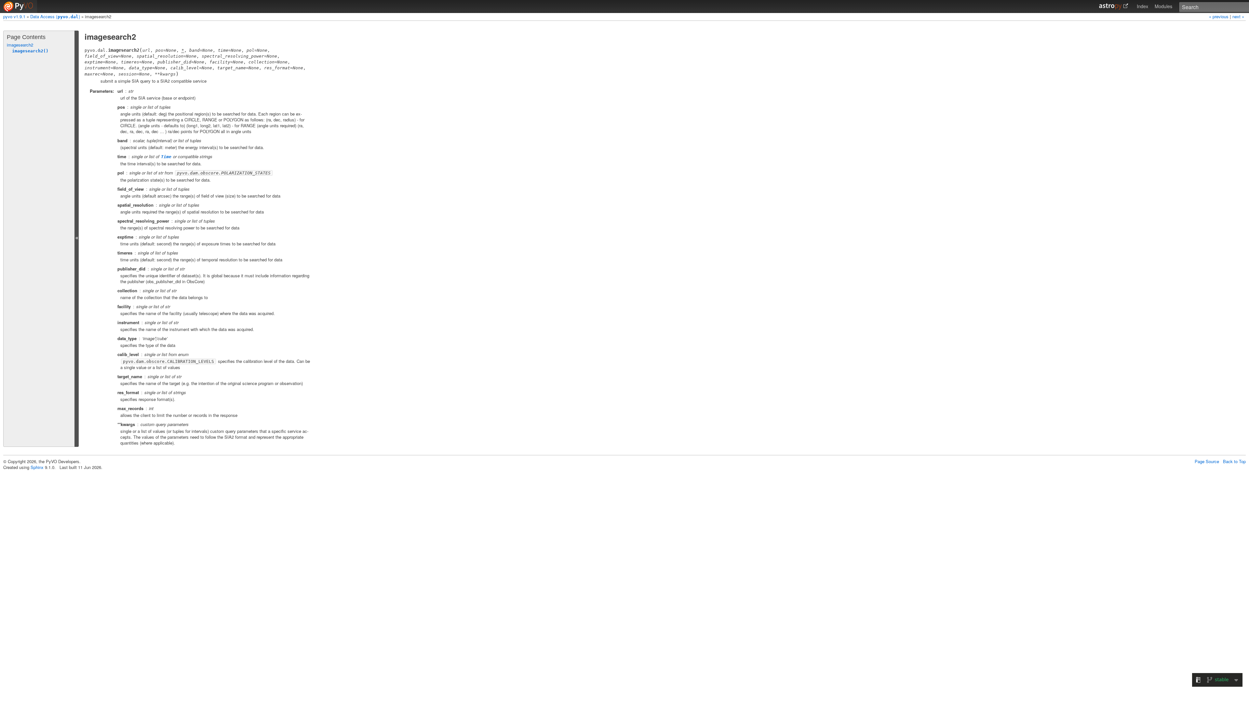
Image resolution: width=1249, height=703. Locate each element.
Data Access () (55, 16)
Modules (1163, 6)
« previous (1219, 16)
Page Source (1207, 461)
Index (1142, 6)
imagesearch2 (20, 45)
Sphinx (37, 467)
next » (1238, 16)
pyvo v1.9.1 (14, 16)
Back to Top (1234, 461)
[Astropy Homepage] (1113, 6)
